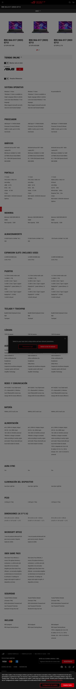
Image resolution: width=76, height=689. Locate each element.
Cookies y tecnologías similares (54, 680)
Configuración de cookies (49, 685)
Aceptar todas (67, 685)
